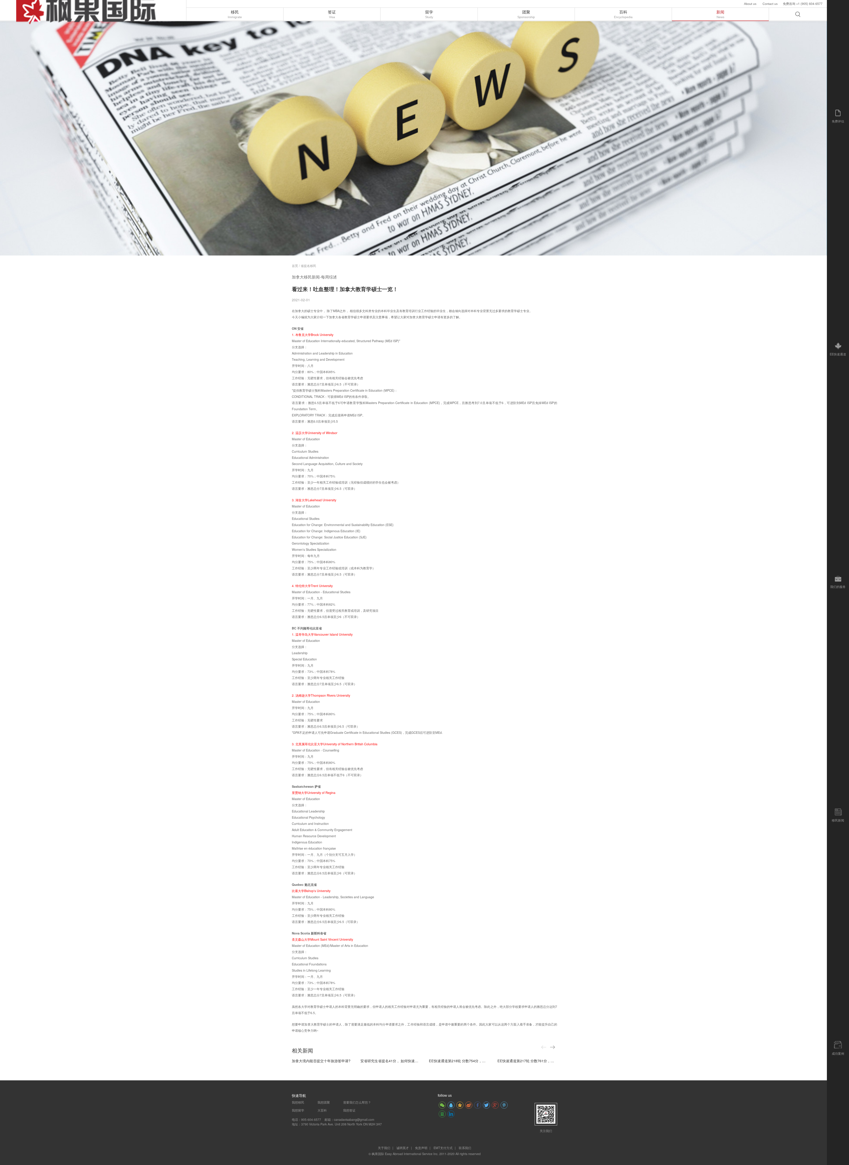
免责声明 (421, 1148)
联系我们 (465, 1148)
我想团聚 (323, 1102)
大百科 (322, 1110)
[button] (552, 1047)
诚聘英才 (402, 1148)
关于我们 (384, 1148)
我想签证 (349, 1110)
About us (750, 4)
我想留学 (298, 1110)
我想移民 (298, 1102)
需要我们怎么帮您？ (357, 1102)
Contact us (770, 4)
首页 (295, 265)
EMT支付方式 (443, 1148)
